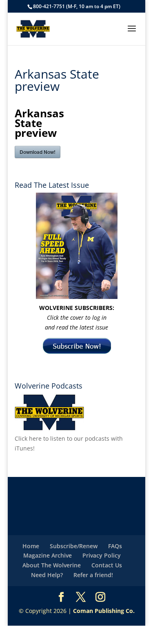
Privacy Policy (101, 555)
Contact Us (106, 565)
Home (30, 546)
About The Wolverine (51, 565)
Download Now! (37, 152)
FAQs (115, 546)
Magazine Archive (47, 555)
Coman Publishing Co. (104, 611)
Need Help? (47, 575)
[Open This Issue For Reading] (77, 246)
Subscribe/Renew (74, 546)
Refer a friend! (93, 575)
